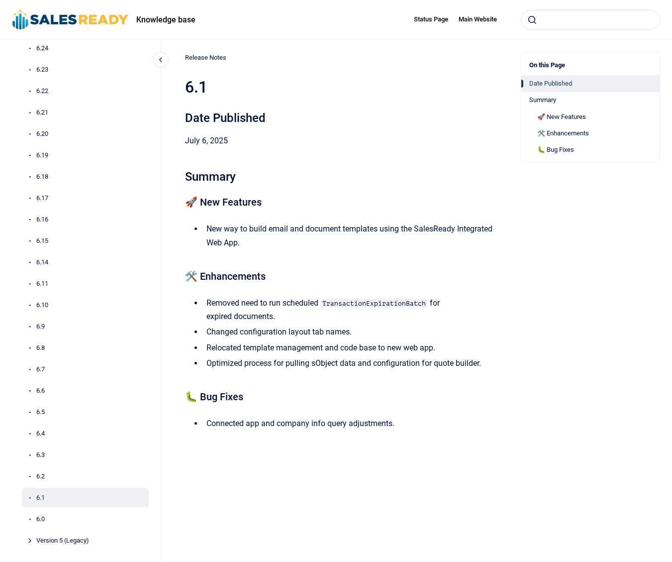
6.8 (40, 347)
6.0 (40, 519)
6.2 (40, 476)
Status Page (431, 19)
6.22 (42, 91)
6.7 (40, 369)
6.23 (42, 69)
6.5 (40, 412)
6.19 (42, 155)
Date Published (550, 83)
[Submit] (532, 20)
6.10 (42, 305)
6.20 (42, 133)
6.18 (42, 176)
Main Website (478, 19)
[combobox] (590, 19)
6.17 (42, 198)
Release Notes (205, 57)
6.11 (42, 283)
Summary (542, 100)
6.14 (42, 262)
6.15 (42, 240)
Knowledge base (165, 19)
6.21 (42, 112)
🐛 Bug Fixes (555, 149)
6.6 (40, 390)
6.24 (42, 48)
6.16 (42, 219)
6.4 (40, 433)
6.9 (40, 326)
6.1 (40, 497)
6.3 (40, 454)
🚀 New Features (561, 116)
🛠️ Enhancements (563, 133)
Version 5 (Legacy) (62, 540)
